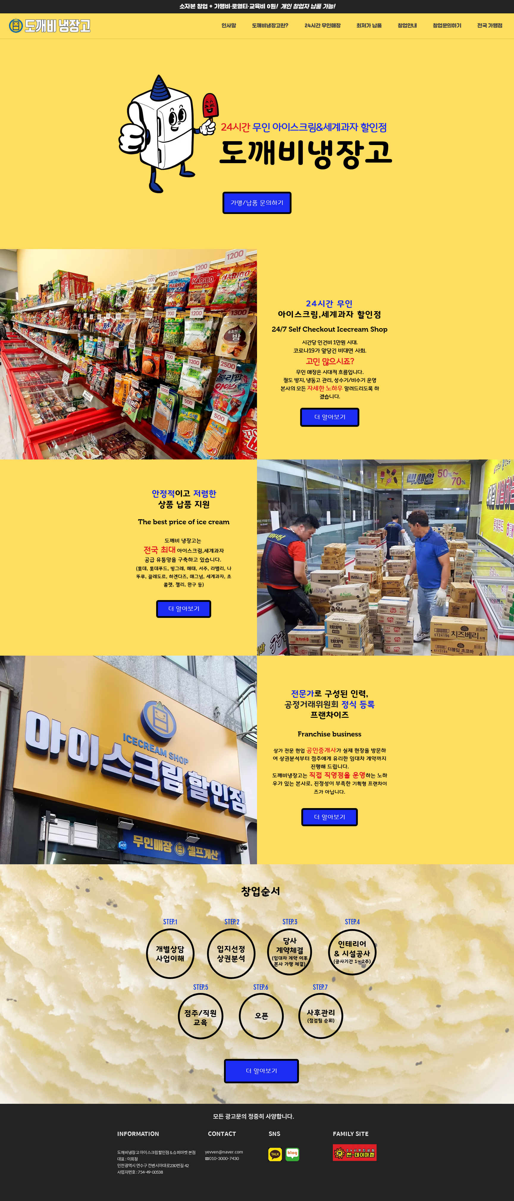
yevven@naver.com (224, 1151)
